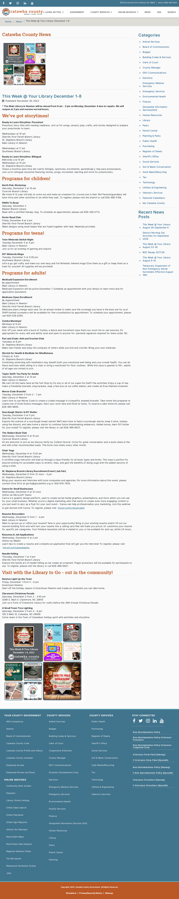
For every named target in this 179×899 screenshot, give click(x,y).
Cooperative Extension (60, 750)
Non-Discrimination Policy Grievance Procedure (152, 738)
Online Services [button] (127, 12)
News (148, 12)
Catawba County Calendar (19, 758)
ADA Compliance (14, 721)
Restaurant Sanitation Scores (21, 866)
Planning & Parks (152, 135)
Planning (53, 859)
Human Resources (152, 115)
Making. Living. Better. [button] (49, 12)
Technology (149, 182)
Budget (146, 52)
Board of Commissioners (156, 46)
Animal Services (151, 41)
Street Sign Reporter (16, 822)
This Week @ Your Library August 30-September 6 (156, 226)
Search (172, 12)
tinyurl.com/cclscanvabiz (71, 507)
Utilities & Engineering (154, 187)
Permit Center (150, 130)
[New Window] (3, 3)
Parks (146, 125)
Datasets (10, 793)
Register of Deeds (152, 151)
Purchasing (149, 146)
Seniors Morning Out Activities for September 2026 (156, 235)
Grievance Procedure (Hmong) (149, 779)
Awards (10, 729)
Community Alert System (18, 786)
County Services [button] (100, 12)
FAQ (159, 12)
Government (77, 12)
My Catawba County (154, 203)
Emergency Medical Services (153, 85)
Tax (144, 177)
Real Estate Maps (15, 837)
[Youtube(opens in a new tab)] (162, 721)
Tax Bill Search (13, 858)
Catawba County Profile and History (24, 750)
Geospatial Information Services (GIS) (68, 823)
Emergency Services (154, 91)
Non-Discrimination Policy (146, 732)
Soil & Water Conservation (157, 166)
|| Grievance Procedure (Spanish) (150, 785)
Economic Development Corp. (64, 772)
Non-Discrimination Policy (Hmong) (151, 767)
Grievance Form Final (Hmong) (149, 754)
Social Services (151, 161)
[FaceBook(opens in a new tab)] (135, 721)
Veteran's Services (152, 192)
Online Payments (14, 815)
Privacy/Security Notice (90, 893)
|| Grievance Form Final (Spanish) (150, 760)
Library (146, 120)
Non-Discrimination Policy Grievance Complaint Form (152, 746)
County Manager (152, 67)
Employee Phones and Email (20, 772)
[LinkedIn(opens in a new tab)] (155, 721)
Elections (147, 77)
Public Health (150, 141)
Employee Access (15, 765)
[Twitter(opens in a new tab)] (141, 721)
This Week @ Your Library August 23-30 (156, 245)
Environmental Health (154, 96)
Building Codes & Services (157, 57)
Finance (147, 101)
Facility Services (57, 809)
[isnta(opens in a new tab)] (148, 721)
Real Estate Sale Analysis (19, 844)
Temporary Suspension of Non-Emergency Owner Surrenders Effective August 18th (158, 270)
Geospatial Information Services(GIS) (155, 108)
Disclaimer (71, 893)
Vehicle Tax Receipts (16, 829)
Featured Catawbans (154, 197)
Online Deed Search (16, 807)
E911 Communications (154, 72)
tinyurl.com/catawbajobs (16, 547)
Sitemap (109, 893)
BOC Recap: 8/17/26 (153, 252)
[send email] (10, 3)
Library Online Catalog (17, 800)
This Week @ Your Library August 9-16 (156, 259)
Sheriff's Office (151, 156)
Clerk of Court (150, 62)
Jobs (8, 873)
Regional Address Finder (18, 851)
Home (8, 21)
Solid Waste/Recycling (155, 172)
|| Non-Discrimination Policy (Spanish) (153, 772)
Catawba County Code (17, 743)
